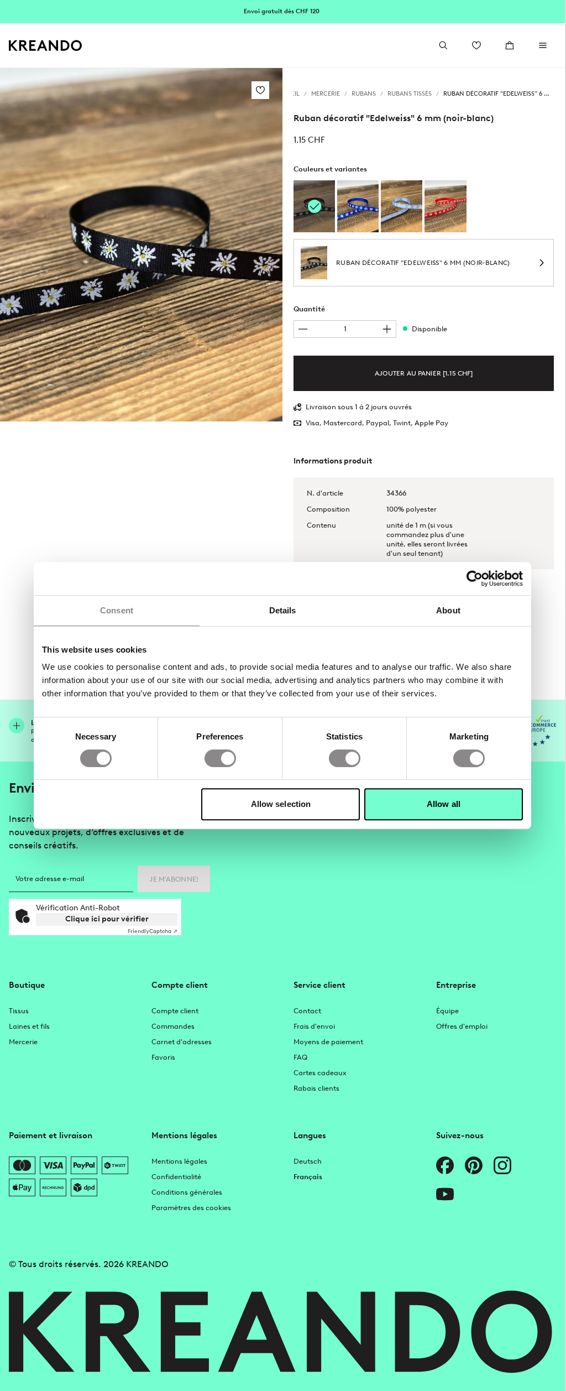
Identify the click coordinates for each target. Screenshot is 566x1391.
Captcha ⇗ (152, 931)
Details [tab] (282, 610)
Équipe (447, 1011)
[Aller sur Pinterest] (474, 1165)
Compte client (174, 1011)
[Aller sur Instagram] (502, 1165)
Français (308, 1177)
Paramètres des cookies (191, 1208)
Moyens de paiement (328, 1042)
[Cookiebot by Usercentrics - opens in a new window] (474, 578)
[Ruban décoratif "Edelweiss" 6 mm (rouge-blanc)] (445, 206)
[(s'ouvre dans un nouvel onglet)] (537, 730)
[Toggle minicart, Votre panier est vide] (509, 45)
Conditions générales (186, 1192)
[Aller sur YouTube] (445, 1194)
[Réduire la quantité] (303, 329)
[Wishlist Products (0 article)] (476, 45)
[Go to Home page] (45, 45)
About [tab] (448, 610)
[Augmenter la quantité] (387, 329)
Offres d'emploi (462, 1026)
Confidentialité (176, 1177)
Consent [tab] (116, 610)
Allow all (443, 804)
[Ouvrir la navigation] (543, 45)
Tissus (19, 1011)
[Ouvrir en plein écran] (141, 244)
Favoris (163, 1057)
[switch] (220, 758)
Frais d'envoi (314, 1026)
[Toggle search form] (443, 45)
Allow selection (281, 804)
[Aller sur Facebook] (445, 1165)
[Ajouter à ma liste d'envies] (260, 90)
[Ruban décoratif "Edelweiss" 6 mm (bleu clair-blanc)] (401, 206)
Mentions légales (179, 1161)
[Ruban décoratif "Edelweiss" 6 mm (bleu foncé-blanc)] (358, 206)
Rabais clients (316, 1088)
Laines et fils (29, 1026)
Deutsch (308, 1161)
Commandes (173, 1026)
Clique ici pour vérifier (107, 919)
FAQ (300, 1057)
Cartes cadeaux (320, 1073)
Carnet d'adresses (181, 1042)
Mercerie (23, 1042)
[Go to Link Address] (282, 11)
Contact (307, 1011)
